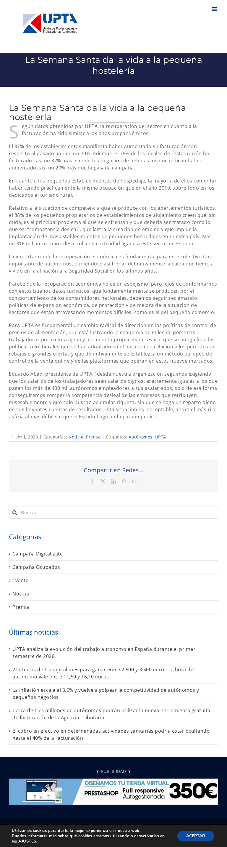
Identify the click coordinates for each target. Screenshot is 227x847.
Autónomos (141, 437)
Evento (20, 580)
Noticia (76, 437)
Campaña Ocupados (36, 567)
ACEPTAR (195, 836)
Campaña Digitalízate (37, 553)
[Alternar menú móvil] (215, 9)
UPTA (160, 437)
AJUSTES (27, 841)
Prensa (93, 437)
